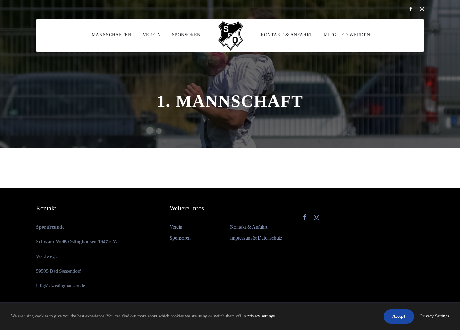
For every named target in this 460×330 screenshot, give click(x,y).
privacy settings (261, 316)
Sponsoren (186, 35)
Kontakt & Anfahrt (287, 35)
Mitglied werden (347, 35)
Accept (398, 316)
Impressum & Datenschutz (256, 238)
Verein (152, 35)
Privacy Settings (434, 316)
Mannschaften (111, 35)
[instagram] (422, 9)
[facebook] (410, 9)
